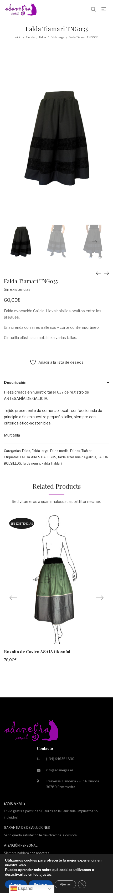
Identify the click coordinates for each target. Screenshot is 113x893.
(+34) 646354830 (60, 759)
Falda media (59, 451)
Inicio (17, 37)
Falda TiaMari (52, 463)
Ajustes (65, 884)
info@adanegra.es (59, 770)
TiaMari (87, 451)
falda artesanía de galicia (77, 457)
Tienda (30, 37)
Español (25, 888)
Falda (42, 37)
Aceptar (16, 884)
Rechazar (40, 884)
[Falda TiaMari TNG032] (98, 273)
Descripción (15, 382)
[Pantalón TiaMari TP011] (106, 273)
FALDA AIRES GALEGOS (38, 457)
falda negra (31, 463)
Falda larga (57, 37)
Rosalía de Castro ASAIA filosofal (37, 651)
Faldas (75, 451)
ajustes (45, 874)
